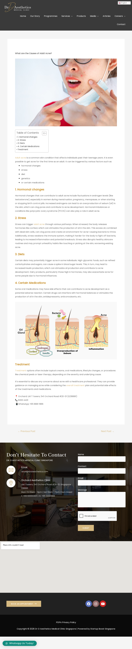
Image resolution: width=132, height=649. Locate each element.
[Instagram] (96, 603)
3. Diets (21, 143)
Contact (82, 466)
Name (81, 454)
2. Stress (22, 140)
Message (82, 489)
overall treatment (75, 385)
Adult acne (21, 157)
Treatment (23, 149)
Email (80, 478)
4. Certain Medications (28, 146)
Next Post (107, 431)
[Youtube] (103, 603)
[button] (43, 133)
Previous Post (26, 431)
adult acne (39, 224)
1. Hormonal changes (27, 137)
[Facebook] (88, 603)
